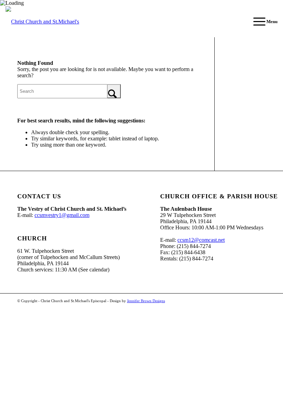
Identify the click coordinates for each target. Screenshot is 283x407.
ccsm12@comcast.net (201, 240)
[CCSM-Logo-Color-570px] (52, 21)
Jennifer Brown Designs (146, 301)
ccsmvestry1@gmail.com (62, 215)
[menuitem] (261, 21)
